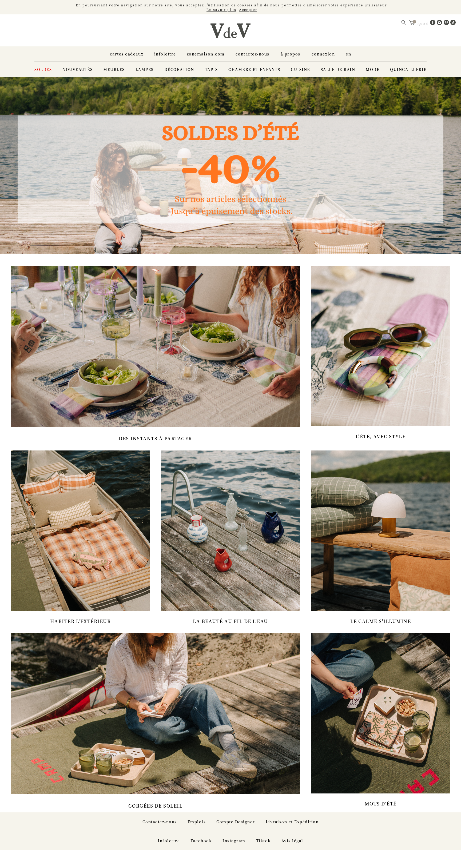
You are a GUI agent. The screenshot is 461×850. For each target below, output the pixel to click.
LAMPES (145, 69)
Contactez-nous (252, 54)
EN (348, 54)
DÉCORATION (179, 69)
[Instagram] (440, 23)
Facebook (201, 840)
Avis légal (292, 840)
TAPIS (211, 69)
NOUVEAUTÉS (77, 69)
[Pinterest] (447, 23)
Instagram (233, 840)
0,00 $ (423, 23)
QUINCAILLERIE (408, 69)
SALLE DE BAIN (338, 69)
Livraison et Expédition (292, 821)
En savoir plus (221, 9)
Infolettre (165, 54)
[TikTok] (453, 23)
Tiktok (263, 840)
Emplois (197, 821)
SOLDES (43, 69)
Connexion (323, 54)
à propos (290, 54)
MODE (372, 69)
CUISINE (300, 69)
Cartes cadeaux (127, 54)
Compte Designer (235, 821)
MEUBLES (114, 69)
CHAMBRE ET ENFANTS (254, 69)
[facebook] (433, 23)
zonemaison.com (206, 54)
